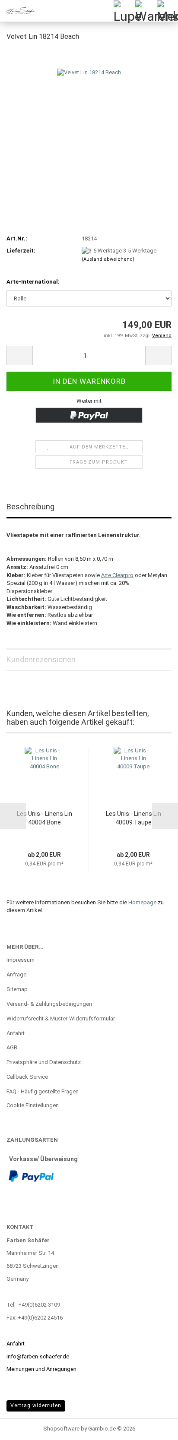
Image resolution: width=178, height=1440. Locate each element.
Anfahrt (15, 1033)
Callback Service (27, 1077)
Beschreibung (30, 506)
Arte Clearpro (117, 575)
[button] (19, 355)
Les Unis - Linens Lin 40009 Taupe (133, 818)
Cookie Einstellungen (32, 1105)
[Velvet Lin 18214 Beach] (89, 114)
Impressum (20, 960)
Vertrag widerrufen (35, 1405)
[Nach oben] (154, 1427)
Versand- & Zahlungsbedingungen (49, 1004)
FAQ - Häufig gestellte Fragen (42, 1091)
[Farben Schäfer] (17, 11)
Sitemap (17, 989)
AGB (11, 1047)
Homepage (142, 902)
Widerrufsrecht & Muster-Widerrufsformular (60, 1018)
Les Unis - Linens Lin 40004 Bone (44, 818)
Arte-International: (33, 281)
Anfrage (16, 974)
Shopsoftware (61, 1428)
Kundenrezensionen (41, 659)
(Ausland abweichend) (108, 259)
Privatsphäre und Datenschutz (43, 1062)
